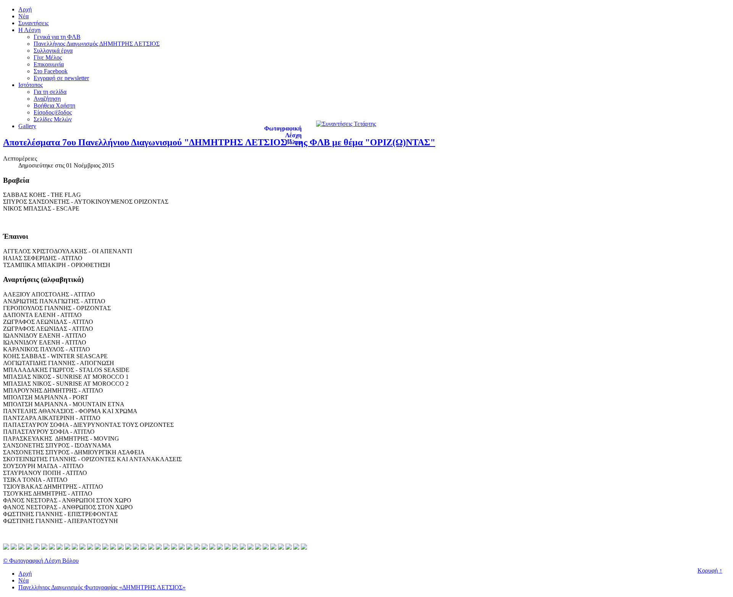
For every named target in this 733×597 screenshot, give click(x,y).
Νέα (23, 16)
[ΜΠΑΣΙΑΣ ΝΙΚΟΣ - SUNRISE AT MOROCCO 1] (143, 547)
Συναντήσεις (33, 23)
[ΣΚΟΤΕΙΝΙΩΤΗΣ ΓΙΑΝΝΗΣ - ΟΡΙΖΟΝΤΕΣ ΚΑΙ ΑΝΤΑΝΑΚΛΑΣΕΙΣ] (235, 547)
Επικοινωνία (49, 64)
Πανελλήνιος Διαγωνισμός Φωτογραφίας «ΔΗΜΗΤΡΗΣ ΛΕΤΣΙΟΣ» (102, 587)
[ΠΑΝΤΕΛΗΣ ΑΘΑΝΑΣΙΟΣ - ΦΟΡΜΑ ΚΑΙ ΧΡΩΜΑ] (182, 547)
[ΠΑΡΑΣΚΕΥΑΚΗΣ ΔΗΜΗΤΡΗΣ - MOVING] (212, 547)
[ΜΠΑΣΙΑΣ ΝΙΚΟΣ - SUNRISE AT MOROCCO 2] (151, 547)
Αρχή (25, 9)
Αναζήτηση (47, 98)
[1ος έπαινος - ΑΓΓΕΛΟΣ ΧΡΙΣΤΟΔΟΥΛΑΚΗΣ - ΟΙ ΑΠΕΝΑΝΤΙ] (29, 547)
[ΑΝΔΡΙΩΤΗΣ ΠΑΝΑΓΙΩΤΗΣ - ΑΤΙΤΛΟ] (60, 547)
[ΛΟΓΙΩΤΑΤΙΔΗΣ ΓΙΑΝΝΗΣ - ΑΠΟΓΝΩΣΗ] (128, 547)
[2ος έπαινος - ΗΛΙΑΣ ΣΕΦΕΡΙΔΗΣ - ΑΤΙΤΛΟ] (37, 547)
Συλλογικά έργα (53, 50)
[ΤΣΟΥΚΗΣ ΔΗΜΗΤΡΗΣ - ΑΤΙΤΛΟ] (273, 547)
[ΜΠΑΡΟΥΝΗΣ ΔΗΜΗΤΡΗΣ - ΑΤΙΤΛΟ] (159, 547)
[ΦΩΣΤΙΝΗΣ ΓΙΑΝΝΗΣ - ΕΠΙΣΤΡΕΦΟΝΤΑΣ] (296, 547)
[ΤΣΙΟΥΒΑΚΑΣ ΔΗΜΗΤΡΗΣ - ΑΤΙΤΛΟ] (266, 547)
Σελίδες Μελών (53, 119)
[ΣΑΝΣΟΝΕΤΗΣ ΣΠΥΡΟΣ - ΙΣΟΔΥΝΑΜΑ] (220, 547)
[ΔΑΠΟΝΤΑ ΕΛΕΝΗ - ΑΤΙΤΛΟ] (75, 547)
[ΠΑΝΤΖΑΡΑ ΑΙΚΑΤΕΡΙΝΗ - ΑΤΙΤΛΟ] (189, 547)
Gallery (27, 126)
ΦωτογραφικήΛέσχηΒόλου (283, 135)
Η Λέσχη (29, 30)
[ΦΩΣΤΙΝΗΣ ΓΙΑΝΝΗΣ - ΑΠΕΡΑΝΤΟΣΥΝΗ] (304, 547)
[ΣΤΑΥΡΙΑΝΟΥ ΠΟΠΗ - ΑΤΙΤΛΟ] (250, 547)
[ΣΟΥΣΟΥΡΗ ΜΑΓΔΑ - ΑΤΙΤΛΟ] (243, 547)
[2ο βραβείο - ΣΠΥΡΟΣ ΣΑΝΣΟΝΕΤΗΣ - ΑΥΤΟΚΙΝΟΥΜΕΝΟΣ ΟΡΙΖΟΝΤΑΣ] (14, 547)
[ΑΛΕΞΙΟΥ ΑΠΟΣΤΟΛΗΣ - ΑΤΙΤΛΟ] (52, 547)
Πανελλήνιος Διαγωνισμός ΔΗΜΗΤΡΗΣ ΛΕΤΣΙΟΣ (97, 43)
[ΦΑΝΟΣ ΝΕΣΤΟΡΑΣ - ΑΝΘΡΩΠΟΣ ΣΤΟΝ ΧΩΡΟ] (289, 547)
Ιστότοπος (30, 85)
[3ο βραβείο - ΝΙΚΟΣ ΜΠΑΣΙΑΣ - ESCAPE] (21, 547)
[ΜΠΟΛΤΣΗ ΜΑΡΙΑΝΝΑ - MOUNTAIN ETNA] (174, 547)
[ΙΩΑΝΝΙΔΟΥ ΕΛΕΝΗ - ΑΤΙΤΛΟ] (98, 547)
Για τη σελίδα (50, 92)
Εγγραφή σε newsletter (61, 78)
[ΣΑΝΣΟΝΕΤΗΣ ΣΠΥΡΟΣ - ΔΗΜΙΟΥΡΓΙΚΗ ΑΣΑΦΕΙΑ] (227, 547)
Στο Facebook (51, 71)
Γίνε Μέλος (48, 57)
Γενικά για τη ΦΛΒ (57, 37)
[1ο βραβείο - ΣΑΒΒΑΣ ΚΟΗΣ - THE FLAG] (6, 547)
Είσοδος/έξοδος (53, 112)
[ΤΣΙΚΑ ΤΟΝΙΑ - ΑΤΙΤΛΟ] (258, 547)
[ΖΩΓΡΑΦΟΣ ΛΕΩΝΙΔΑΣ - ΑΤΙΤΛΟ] (82, 547)
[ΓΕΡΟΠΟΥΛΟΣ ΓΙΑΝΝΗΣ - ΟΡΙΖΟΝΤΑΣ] (67, 547)
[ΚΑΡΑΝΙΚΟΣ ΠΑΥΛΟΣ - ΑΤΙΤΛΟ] (113, 547)
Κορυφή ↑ (709, 570)
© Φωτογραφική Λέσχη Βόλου (41, 560)
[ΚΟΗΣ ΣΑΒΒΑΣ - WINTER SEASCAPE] (121, 547)
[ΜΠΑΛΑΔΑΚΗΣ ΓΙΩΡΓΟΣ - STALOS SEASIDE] (136, 547)
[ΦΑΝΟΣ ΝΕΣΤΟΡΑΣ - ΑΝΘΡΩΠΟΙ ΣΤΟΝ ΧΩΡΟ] (281, 547)
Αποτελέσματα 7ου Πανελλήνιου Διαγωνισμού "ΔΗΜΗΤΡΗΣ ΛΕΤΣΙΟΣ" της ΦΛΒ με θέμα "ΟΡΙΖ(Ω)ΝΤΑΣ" (219, 142)
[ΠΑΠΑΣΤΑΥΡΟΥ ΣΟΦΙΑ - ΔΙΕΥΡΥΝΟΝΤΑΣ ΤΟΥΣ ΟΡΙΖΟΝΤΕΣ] (197, 547)
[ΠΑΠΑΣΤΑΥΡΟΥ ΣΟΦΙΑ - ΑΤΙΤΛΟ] (205, 547)
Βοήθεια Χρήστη (54, 105)
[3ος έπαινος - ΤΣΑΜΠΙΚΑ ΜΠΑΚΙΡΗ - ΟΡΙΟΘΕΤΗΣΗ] (44, 547)
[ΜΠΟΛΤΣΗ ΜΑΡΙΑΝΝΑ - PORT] (166, 547)
